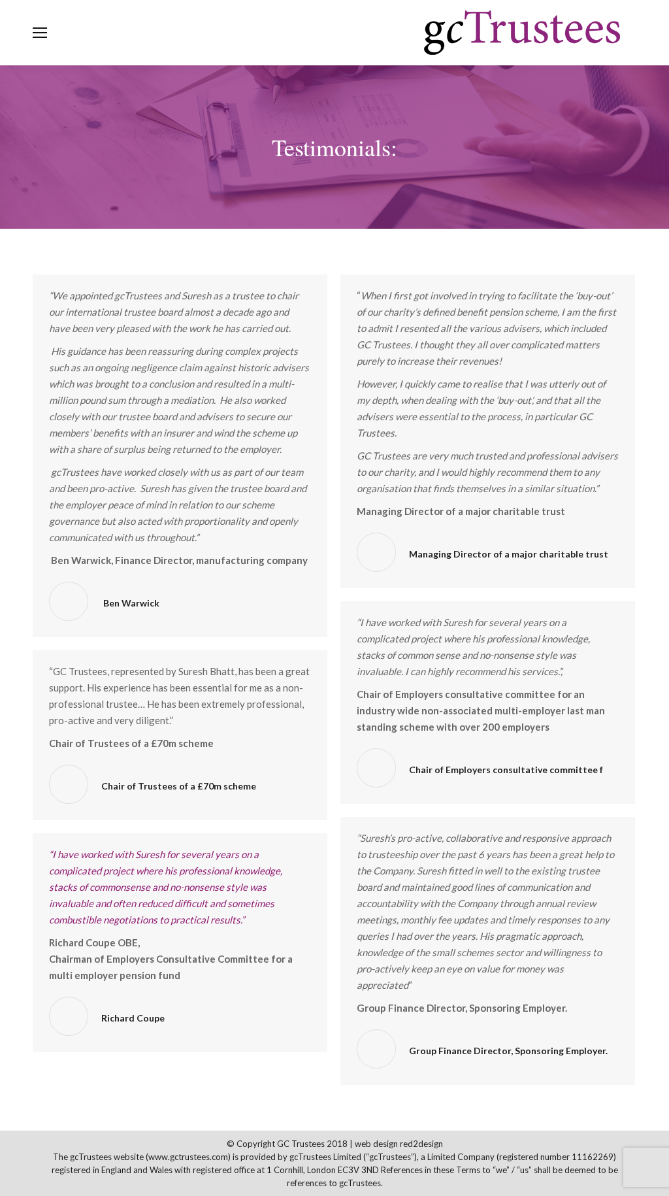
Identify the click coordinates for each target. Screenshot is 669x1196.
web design (376, 1143)
